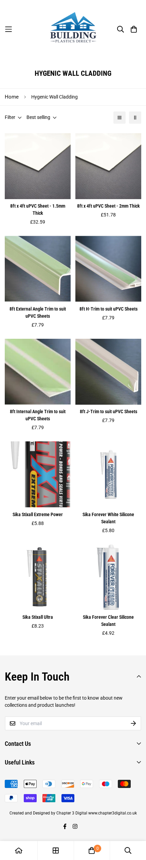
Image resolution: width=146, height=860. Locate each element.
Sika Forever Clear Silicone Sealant (108, 620)
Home (12, 97)
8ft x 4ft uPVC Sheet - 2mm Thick (108, 206)
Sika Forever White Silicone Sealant (108, 518)
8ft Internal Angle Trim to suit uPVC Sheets (38, 415)
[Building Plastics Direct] (73, 29)
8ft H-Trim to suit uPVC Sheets (108, 309)
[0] (91, 850)
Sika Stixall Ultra (37, 617)
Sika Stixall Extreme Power (38, 514)
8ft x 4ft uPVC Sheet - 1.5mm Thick (37, 209)
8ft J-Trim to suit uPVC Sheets (108, 411)
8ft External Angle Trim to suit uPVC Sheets (38, 312)
